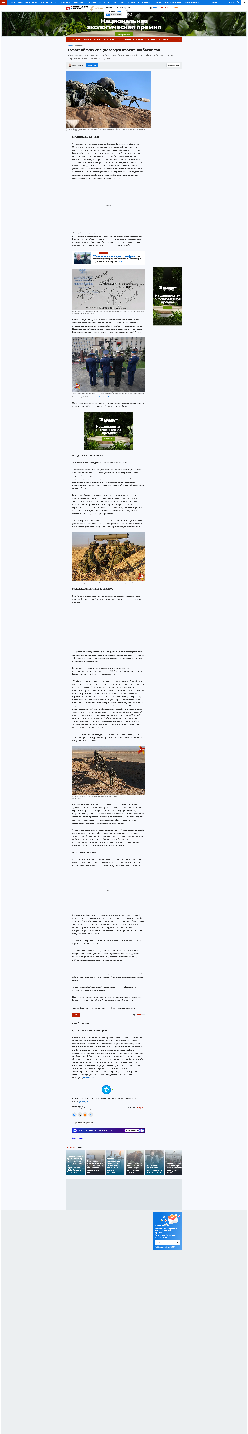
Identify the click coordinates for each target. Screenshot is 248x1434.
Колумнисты (133, 2)
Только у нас (88, 39)
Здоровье (92, 2)
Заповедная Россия (142, 39)
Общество (54, 2)
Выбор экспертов (192, 2)
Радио (154, 8)
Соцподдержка (105, 2)
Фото (13, 2)
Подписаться (91, 65)
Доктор (204, 2)
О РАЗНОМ (90, 1122)
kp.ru (141, 1108)
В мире (75, 2)
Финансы (214, 2)
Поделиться (174, 65)
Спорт (123, 2)
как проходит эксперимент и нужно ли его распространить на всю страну (117, 259)
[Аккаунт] (244, 2)
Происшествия (147, 2)
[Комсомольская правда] (77, 8)
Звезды (83, 2)
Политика (44, 2)
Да (108, 15)
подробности (89, 1077)
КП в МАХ (118, 39)
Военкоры (97, 39)
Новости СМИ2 (77, 1138)
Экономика (65, 2)
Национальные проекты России (169, 2)
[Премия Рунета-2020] (95, 7)
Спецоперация (31, 2)
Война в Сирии (80, 1122)
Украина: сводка (108, 39)
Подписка (176, 8)
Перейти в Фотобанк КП (100, 397)
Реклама (164, 8)
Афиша (165, 39)
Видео (20, 2)
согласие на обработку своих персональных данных (165, 1247)
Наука (116, 2)
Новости (79, 39)
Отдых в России (128, 39)
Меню (3, 2)
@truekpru (83, 1101)
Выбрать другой (116, 15)
